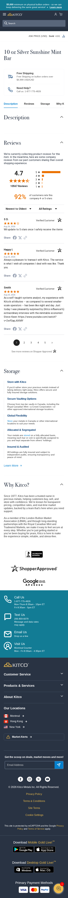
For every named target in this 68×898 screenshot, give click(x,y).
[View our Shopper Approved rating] (34, 568)
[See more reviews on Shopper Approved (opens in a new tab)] (25, 237)
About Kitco (13, 697)
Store (10, 421)
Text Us (19, 615)
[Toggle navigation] (61, 116)
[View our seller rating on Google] (34, 582)
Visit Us (19, 644)
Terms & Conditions (34, 801)
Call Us (19, 597)
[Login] (55, 14)
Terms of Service (36, 828)
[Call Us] (8, 602)
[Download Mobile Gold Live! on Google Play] (23, 849)
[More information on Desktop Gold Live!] (24, 869)
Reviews (29, 103)
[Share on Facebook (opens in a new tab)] (15, 238)
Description (11, 103)
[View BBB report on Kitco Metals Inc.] (34, 554)
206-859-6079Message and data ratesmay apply (26, 621)
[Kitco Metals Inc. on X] (38, 779)
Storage (45, 103)
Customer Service (17, 674)
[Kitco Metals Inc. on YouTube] (47, 779)
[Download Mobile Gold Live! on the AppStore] (44, 849)
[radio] (50, 172)
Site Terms (34, 808)
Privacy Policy (34, 794)
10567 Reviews (22, 186)
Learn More (11, 465)
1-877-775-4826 (33, 91)
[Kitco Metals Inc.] (16, 664)
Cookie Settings (34, 815)
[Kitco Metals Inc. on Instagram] (29, 779)
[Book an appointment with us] (8, 647)
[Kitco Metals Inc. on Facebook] (20, 779)
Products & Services (19, 685)
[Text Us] (8, 620)
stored (27, 435)
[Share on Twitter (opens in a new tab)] (20, 237)
